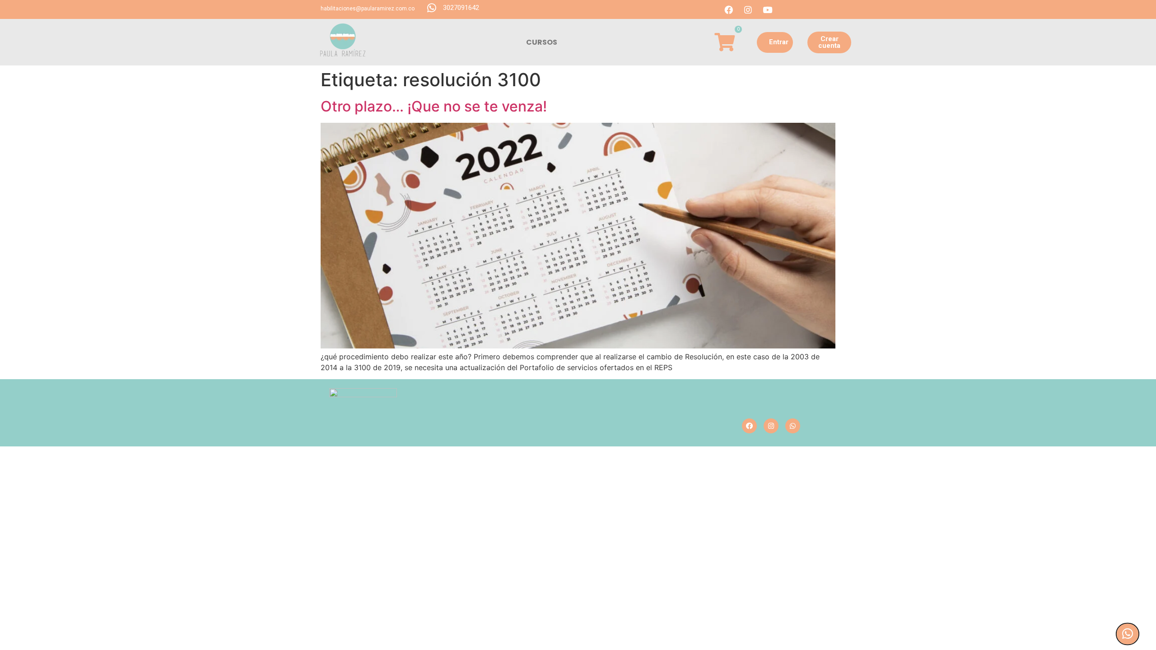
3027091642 (461, 8)
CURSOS (541, 42)
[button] (775, 42)
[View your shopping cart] (724, 42)
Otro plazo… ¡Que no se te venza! (434, 106)
